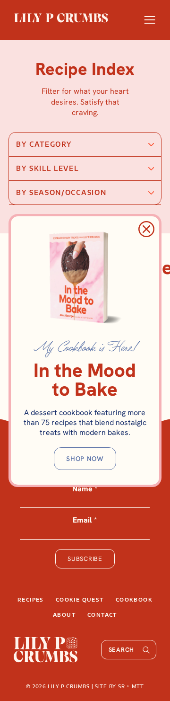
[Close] (146, 229)
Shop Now (85, 458)
